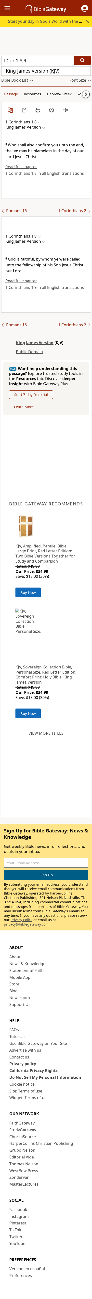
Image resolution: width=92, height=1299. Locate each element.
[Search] (82, 60)
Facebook (18, 1209)
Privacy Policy (21, 919)
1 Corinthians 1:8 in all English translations (44, 173)
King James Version (34, 342)
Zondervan (19, 1177)
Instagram (19, 1216)
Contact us (19, 1057)
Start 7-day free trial (31, 394)
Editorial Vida (21, 1157)
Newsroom (19, 997)
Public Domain (29, 351)
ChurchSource (22, 1136)
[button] (84, 8)
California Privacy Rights (33, 1070)
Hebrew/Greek (59, 93)
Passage (11, 93)
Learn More (24, 406)
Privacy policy (22, 1063)
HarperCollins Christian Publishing (41, 1143)
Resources (32, 93)
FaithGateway (22, 1123)
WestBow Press (23, 1170)
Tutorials (17, 1036)
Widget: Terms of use (29, 1097)
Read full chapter (21, 166)
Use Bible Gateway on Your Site (38, 1043)
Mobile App (19, 977)
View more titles (46, 733)
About (15, 957)
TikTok (15, 1230)
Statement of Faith (26, 970)
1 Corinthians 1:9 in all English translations (44, 287)
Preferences (20, 1275)
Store (14, 984)
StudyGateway (22, 1130)
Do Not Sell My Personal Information (45, 1077)
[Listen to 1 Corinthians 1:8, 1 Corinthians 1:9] (65, 110)
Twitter (16, 1236)
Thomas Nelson (23, 1164)
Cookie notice (22, 1084)
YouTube (17, 1243)
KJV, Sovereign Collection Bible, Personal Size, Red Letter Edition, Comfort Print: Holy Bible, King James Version (45, 674)
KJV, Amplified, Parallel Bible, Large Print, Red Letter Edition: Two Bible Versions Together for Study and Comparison (45, 553)
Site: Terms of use (25, 1091)
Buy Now (28, 592)
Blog (13, 990)
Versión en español (27, 1268)
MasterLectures (24, 1184)
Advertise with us (25, 1050)
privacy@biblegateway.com (26, 924)
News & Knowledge (27, 963)
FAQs (14, 1029)
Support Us (19, 1004)
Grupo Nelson (22, 1150)
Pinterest (17, 1223)
